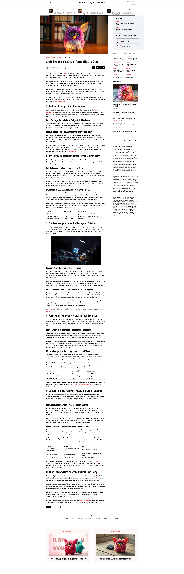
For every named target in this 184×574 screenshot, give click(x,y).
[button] (50, 3)
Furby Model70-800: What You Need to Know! (125, 42)
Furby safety (77, 507)
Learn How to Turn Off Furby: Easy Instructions (118, 65)
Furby (77, 203)
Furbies (65, 73)
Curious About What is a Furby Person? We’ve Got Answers (118, 76)
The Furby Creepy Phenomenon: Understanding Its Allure (65, 10)
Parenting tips (87, 507)
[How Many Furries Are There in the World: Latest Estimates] (80, 11)
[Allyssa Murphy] (47, 68)
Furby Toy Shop (125, 198)
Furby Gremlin (96, 461)
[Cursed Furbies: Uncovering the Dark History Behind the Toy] (109, 11)
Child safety (56, 507)
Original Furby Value (117, 185)
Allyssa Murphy (53, 67)
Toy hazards (98, 507)
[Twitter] (97, 67)
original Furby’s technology (83, 384)
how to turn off (85, 500)
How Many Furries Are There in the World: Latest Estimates (93, 10)
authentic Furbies (60, 101)
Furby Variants (115, 74)
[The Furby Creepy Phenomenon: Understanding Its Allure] (51, 11)
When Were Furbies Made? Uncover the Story (130, 71)
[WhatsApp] (103, 67)
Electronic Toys (66, 507)
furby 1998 (59, 57)
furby (53, 57)
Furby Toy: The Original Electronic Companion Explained (118, 59)
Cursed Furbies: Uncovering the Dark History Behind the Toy (122, 10)
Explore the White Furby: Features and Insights (130, 76)
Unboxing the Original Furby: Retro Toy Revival (131, 65)
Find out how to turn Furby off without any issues (126, 47)
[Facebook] (93, 67)
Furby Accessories (119, 40)
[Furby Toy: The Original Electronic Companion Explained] (125, 93)
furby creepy (118, 44)
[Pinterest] (100, 67)
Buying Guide (118, 33)
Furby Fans (128, 68)
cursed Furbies (71, 151)
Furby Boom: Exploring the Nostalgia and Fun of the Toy (68, 559)
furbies (48, 57)
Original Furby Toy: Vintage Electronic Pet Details (115, 559)
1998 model (94, 478)
